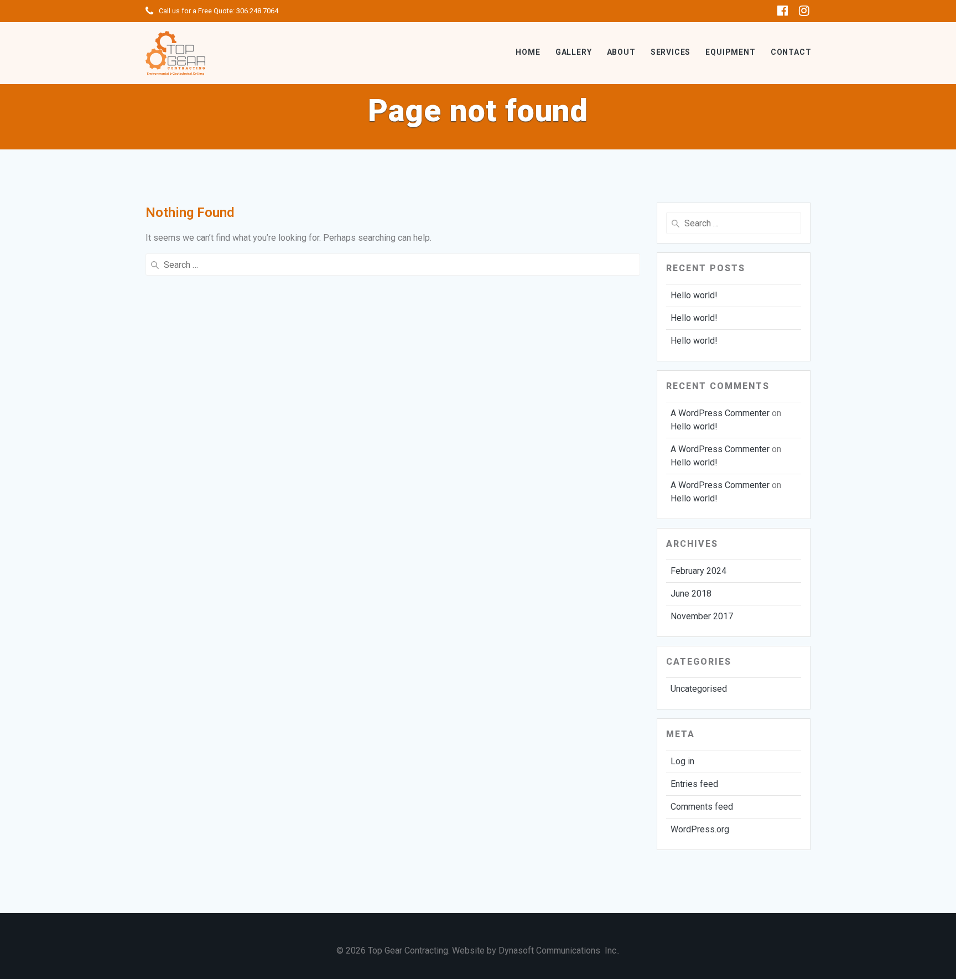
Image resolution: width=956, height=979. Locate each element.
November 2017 (702, 616)
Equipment (730, 52)
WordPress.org (700, 829)
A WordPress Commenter (720, 413)
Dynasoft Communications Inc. (558, 950)
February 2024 (698, 571)
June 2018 (691, 593)
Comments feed (702, 806)
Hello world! (694, 295)
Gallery (573, 52)
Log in (682, 761)
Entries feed (694, 784)
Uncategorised (699, 688)
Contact (791, 52)
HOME (528, 52)
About (621, 52)
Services (670, 52)
